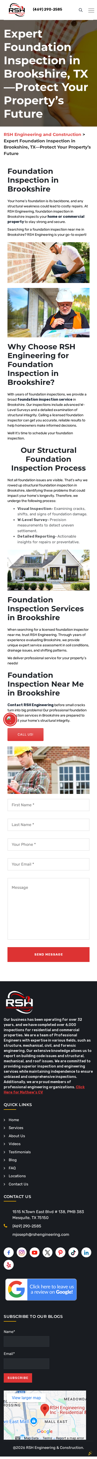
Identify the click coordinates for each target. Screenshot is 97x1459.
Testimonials (20, 1152)
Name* (9, 1331)
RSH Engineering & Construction (54, 1447)
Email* (9, 1353)
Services (16, 1128)
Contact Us (18, 1184)
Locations (17, 1176)
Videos (15, 1144)
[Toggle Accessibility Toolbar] (10, 719)
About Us (17, 1136)
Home (14, 1120)
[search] (80, 10)
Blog (13, 1160)
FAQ (12, 1168)
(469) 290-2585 (26, 1226)
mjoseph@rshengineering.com (40, 1234)
